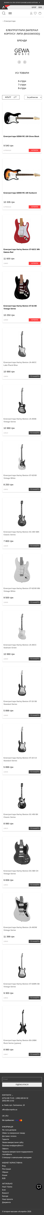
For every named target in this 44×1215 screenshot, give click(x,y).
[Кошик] (40, 13)
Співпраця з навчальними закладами (17, 1157)
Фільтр (8, 97)
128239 (6, 546)
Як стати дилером (9, 1130)
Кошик (4, 1175)
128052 (6, 489)
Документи (6, 1202)
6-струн (22, 81)
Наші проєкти (7, 1199)
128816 (6, 998)
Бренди (5, 1196)
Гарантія (5, 1139)
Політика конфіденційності (12, 1145)
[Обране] (35, 13)
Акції (4, 1187)
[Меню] (10, 13)
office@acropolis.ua (9, 1110)
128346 (6, 772)
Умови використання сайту (12, 1142)
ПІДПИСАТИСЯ (22, 1085)
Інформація (7, 1127)
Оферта (5, 1149)
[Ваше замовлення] (31, 13)
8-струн (22, 88)
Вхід (4, 1166)
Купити (34, 150)
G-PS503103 (7, 207)
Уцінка (9, 1187)
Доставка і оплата (9, 1136)
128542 (6, 885)
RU (7, 1116)
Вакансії (5, 1193)
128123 (6, 433)
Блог (34, 7)
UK (3, 1116)
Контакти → (7, 1095)
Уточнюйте (34, 376)
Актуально (7, 1184)
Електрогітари (9, 21)
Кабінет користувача (12, 1163)
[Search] (3, 13)
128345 (6, 715)
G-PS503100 (7, 150)
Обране (5, 1172)
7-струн (22, 84)
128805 (6, 263)
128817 (6, 1054)
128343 (6, 659)
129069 (6, 320)
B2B (40, 7)
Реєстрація (6, 1169)
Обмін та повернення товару (13, 1133)
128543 (6, 941)
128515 (6, 828)
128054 (6, 376)
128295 (6, 602)
